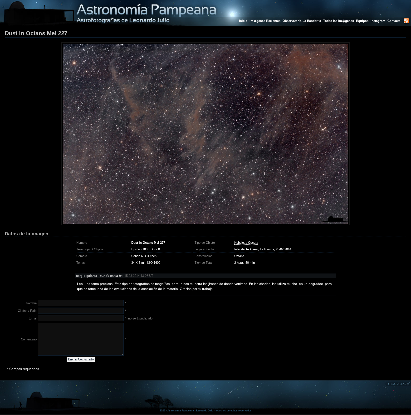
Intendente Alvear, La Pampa (254, 249)
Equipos (362, 21)
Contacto (394, 21)
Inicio (243, 21)
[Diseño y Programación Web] (398, 385)
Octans (239, 256)
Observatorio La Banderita (302, 21)
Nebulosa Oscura (246, 242)
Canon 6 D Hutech (144, 256)
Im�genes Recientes (265, 21)
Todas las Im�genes (338, 21)
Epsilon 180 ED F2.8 (145, 249)
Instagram (378, 21)
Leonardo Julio (204, 410)
